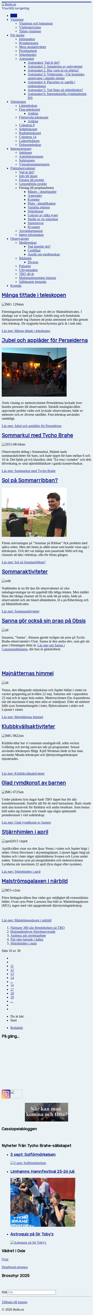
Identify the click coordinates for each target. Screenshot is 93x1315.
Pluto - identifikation (42, 203)
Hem (13, 15)
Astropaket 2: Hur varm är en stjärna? (53, 70)
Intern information (31, 235)
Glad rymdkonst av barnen (34, 783)
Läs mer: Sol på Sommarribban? (24, 562)
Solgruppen (27, 160)
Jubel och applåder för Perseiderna (45, 340)
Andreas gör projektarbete (28, 935)
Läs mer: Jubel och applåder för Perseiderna (31, 426)
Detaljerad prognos (15, 1267)
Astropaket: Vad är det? (44, 62)
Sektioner (25, 152)
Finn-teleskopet (29, 109)
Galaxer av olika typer (43, 215)
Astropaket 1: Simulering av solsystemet (55, 66)
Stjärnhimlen (27, 55)
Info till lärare (28, 176)
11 (12, 966)
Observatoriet (19, 238)
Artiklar (33, 113)
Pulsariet (25, 266)
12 (12, 970)
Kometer (34, 199)
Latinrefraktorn (29, 141)
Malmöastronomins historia (37, 278)
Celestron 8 (27, 125)
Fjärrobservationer (22, 168)
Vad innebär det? (39, 246)
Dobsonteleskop (30, 145)
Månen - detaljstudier (42, 192)
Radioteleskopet (30, 133)
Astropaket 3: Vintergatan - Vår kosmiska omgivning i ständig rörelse (56, 76)
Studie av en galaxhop (43, 219)
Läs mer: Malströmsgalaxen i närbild (26, 920)
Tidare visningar (30, 31)
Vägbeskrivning (30, 27)
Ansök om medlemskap (44, 254)
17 (12, 989)
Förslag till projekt (31, 180)
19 (12, 997)
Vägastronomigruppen (34, 164)
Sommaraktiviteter (25, 572)
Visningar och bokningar (36, 23)
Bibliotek (25, 258)
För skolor (17, 35)
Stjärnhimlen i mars (23, 943)
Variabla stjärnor (39, 207)
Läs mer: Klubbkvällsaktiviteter (23, 773)
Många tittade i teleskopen (34, 295)
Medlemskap (28, 242)
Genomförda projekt (33, 184)
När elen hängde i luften (26, 939)
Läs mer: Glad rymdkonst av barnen (26, 822)
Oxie (5, 1259)
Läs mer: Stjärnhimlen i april (21, 871)
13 (12, 974)
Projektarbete (28, 51)
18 (12, 993)
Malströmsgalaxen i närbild (35, 881)
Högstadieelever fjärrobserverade (32, 931)
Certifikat (34, 250)
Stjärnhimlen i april (25, 832)
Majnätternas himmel (28, 673)
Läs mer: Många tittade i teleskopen (26, 331)
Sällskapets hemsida (32, 282)
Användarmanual (31, 231)
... (11, 981)
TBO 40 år (26, 274)
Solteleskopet (28, 129)
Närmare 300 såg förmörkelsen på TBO (37, 928)
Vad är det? (26, 172)
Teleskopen (18, 101)
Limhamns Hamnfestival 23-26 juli (42, 1171)
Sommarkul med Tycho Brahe (37, 435)
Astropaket (26, 58)
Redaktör (16, 1028)
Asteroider (35, 195)
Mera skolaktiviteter (32, 47)
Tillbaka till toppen (14, 1302)
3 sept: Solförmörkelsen (33, 1154)
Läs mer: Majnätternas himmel (22, 717)
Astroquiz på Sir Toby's (32, 1234)
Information (27, 39)
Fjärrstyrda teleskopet (33, 117)
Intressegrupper (20, 148)
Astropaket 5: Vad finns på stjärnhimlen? (55, 90)
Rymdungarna (28, 43)
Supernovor (36, 223)
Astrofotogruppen (31, 156)
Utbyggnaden (28, 270)
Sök (4, 1292)
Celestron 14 (27, 137)
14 (12, 978)
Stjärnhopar (35, 211)
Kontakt (15, 285)
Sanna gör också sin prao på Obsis (44, 621)
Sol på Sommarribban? (30, 480)
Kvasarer (34, 227)
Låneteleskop (28, 105)
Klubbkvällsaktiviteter (28, 726)
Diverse (33, 262)
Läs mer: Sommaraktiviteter (20, 611)
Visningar (17, 19)
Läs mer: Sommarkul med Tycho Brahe (29, 471)
